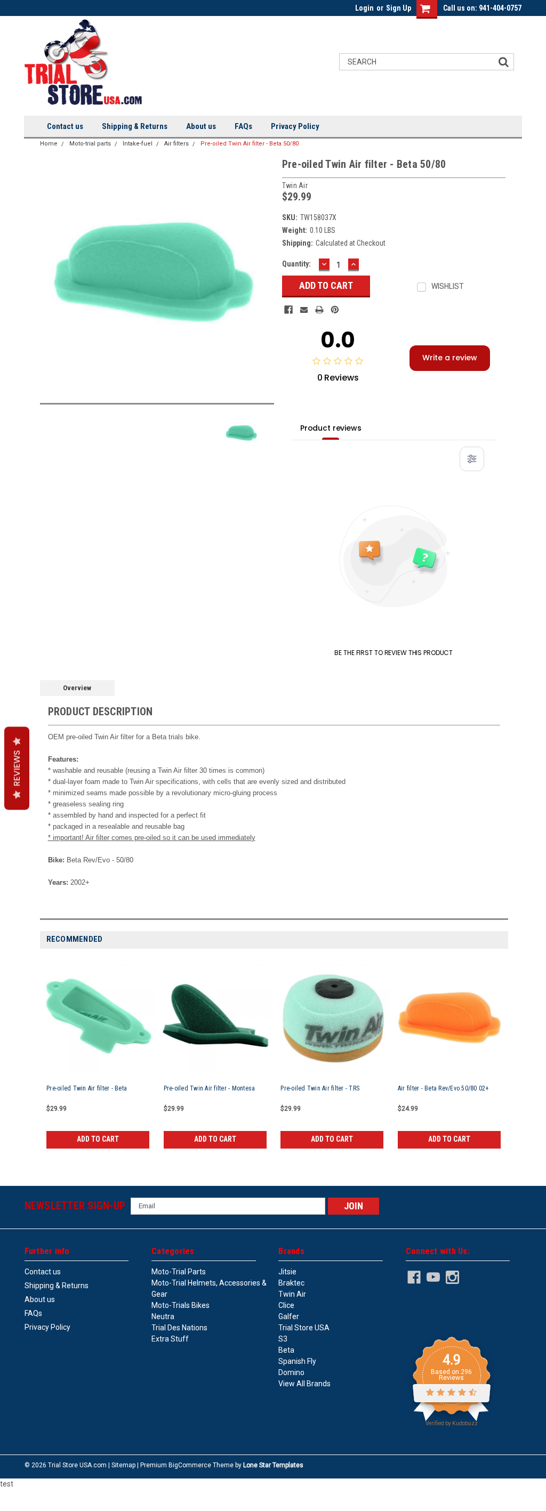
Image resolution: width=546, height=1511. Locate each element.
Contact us (65, 126)
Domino (291, 1372)
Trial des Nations (179, 1327)
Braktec (291, 1283)
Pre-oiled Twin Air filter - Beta (86, 1088)
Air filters (176, 143)
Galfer (288, 1316)
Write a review (449, 357)
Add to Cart (98, 1139)
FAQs (243, 126)
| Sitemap (121, 1465)
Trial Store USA (304, 1327)
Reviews (17, 768)
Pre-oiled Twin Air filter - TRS (319, 1088)
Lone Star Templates (273, 1465)
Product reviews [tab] (331, 428)
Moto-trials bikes (180, 1305)
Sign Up (398, 8)
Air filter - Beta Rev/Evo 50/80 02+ (443, 1088)
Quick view (98, 1036)
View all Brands (304, 1383)
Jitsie (287, 1271)
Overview (77, 688)
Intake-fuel (137, 143)
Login (364, 8)
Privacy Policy (295, 126)
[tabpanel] (98, 1055)
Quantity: (296, 264)
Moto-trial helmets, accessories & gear (209, 1288)
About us (201, 126)
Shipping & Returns (134, 126)
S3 (282, 1339)
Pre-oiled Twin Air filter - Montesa (209, 1088)
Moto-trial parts (90, 143)
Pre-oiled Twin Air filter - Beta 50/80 (249, 143)
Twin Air (292, 1294)
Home (49, 143)
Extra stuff (170, 1339)
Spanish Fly (297, 1361)
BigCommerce (189, 1465)
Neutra (162, 1316)
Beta (286, 1350)
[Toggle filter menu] (472, 459)
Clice (286, 1305)
